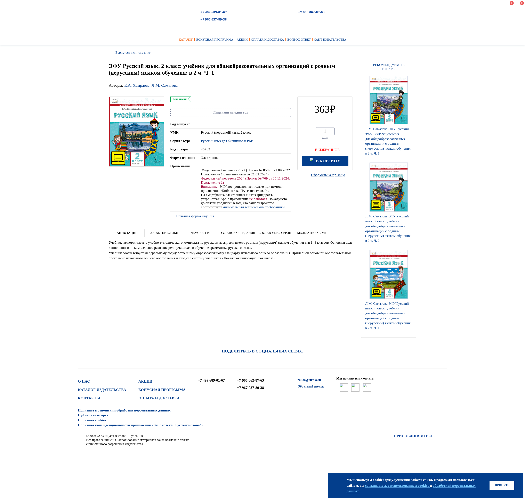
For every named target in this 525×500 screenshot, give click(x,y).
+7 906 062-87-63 (311, 12)
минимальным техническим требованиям (254, 207)
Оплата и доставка (159, 398)
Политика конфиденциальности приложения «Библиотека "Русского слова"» (140, 425)
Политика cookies (92, 420)
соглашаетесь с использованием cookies (397, 486)
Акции (145, 381)
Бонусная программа (162, 390)
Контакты (89, 398)
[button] (388, 332)
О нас (84, 381)
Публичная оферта (93, 415)
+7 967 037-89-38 (213, 19)
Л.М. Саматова (165, 85)
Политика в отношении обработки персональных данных (124, 410)
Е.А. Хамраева (137, 85)
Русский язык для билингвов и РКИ (227, 141)
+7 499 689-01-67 (213, 12)
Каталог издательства (102, 390)
